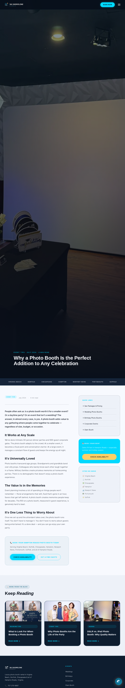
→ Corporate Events (90, 424)
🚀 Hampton (87, 487)
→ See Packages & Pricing (92, 406)
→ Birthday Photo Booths (92, 418)
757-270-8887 (12, 686)
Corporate (69, 681)
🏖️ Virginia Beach (88, 476)
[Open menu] (119, 5)
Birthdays (69, 676)
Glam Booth (69, 685)
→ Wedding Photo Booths (92, 412)
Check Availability (23, 557)
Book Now (107, 5)
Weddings (69, 672)
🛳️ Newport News (89, 490)
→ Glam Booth (88, 430)
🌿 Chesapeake (88, 483)
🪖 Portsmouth (88, 494)
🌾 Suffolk (86, 497)
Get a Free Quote (49, 557)
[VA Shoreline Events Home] (17, 4)
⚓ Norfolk (86, 479)
